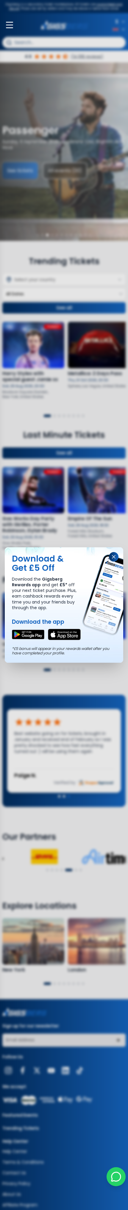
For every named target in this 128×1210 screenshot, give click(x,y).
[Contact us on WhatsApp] (116, 1176)
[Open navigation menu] (9, 25)
